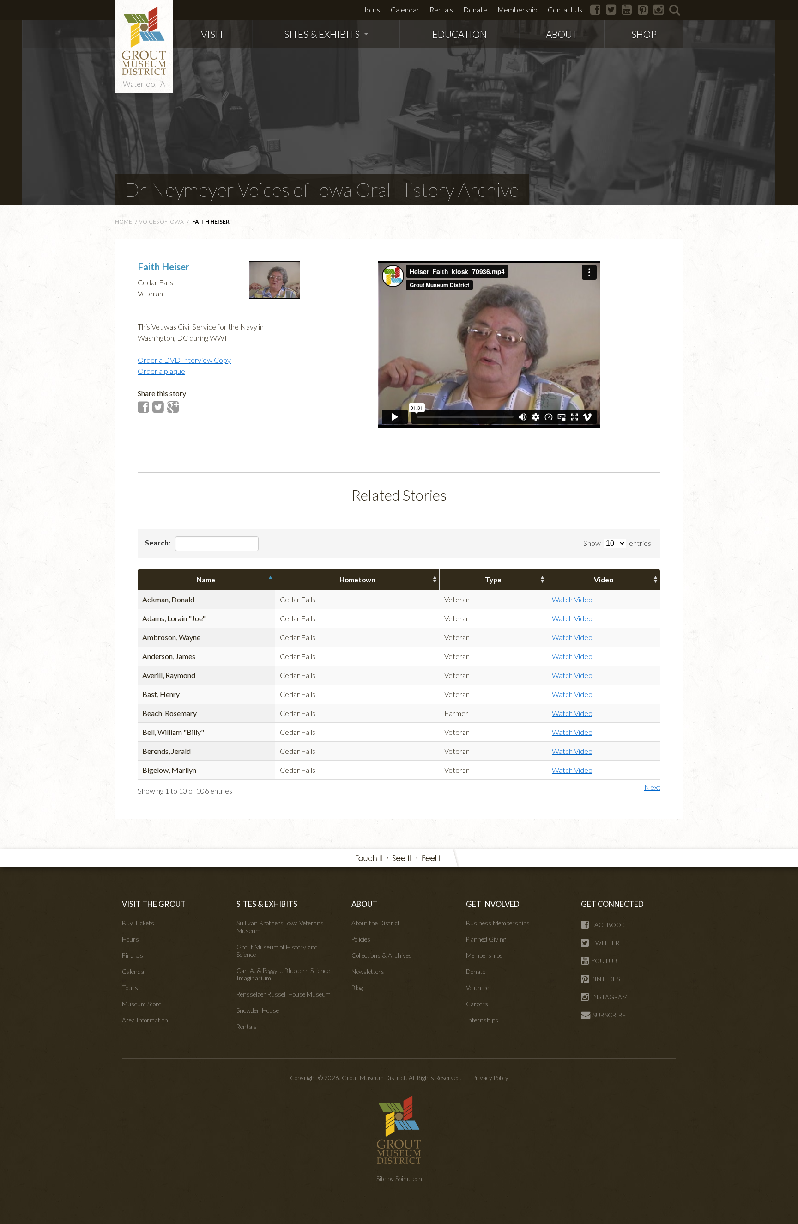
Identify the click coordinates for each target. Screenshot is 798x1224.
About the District (375, 923)
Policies (360, 939)
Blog (357, 987)
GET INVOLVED (493, 904)
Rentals (441, 10)
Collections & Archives (381, 955)
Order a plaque (161, 371)
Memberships (484, 955)
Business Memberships (498, 923)
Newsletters (367, 971)
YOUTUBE (606, 961)
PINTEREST (607, 979)
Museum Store (141, 1004)
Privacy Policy (490, 1078)
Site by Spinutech (399, 1178)
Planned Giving (486, 939)
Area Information (145, 1020)
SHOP (644, 34)
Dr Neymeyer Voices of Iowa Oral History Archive (322, 189)
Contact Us (565, 10)
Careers (477, 1004)
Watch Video (572, 599)
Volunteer (479, 987)
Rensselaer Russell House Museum (283, 994)
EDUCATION (459, 34)
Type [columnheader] (493, 579)
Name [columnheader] (206, 579)
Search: (158, 542)
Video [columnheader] (603, 579)
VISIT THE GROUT (154, 904)
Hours (370, 10)
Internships (482, 1020)
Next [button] (652, 787)
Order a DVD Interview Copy (184, 359)
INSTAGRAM (609, 997)
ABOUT (562, 34)
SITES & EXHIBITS (322, 34)
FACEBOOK (608, 925)
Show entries (617, 543)
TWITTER (605, 943)
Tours (130, 987)
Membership (517, 10)
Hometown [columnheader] (357, 579)
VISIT (212, 34)
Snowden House (257, 1010)
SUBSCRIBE (609, 1015)
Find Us (132, 955)
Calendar (405, 10)
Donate (475, 10)
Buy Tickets (138, 923)
